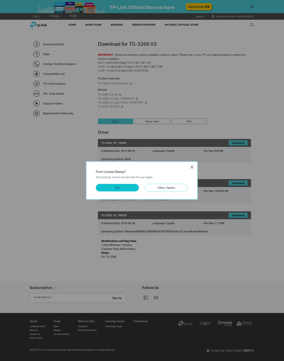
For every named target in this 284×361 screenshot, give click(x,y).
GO (117, 187)
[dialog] (142, 180)
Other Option (166, 187)
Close (192, 167)
